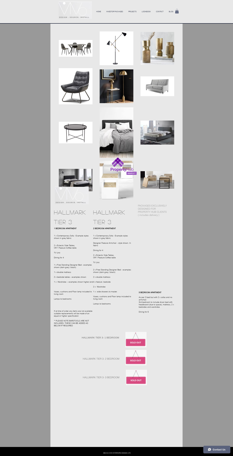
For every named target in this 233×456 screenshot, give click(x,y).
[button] (177, 11)
